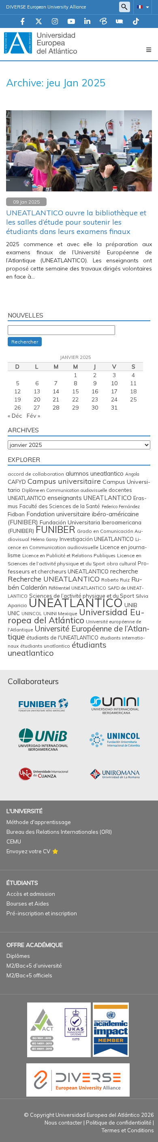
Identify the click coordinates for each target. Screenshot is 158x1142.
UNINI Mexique (60, 613)
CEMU (13, 841)
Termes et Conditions (128, 1130)
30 (95, 407)
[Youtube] (71, 22)
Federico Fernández (121, 506)
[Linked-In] (87, 22)
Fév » (33, 415)
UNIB (130, 604)
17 (114, 391)
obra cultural (121, 563)
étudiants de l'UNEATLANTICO (62, 637)
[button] (141, 7)
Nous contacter (63, 1122)
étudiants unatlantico (45, 646)
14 (56, 391)
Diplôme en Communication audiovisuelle (64, 490)
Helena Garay (44, 539)
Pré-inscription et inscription (41, 913)
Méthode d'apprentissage (38, 822)
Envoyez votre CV (28, 851)
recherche (124, 571)
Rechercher (24, 342)
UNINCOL (31, 613)
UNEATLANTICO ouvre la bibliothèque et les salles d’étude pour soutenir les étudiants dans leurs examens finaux (76, 222)
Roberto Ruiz (115, 580)
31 (114, 407)
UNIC (14, 613)
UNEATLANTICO (76, 602)
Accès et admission (30, 894)
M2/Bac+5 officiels (29, 975)
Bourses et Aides (27, 903)
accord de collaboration (36, 474)
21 (56, 399)
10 (114, 383)
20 (37, 399)
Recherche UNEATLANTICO (54, 579)
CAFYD (17, 481)
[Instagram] (55, 22)
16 (95, 391)
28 (56, 407)
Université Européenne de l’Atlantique (78, 633)
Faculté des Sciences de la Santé (59, 506)
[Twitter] (38, 22)
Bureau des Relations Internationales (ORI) (59, 832)
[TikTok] (136, 22)
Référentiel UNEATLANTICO (77, 588)
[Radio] (119, 22)
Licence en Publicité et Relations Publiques (68, 555)
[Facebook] (22, 22)
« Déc (15, 415)
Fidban (16, 514)
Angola (132, 474)
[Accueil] (40, 42)
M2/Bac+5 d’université (34, 965)
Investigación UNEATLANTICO (97, 539)
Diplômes (18, 956)
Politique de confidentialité (119, 1122)
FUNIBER (55, 529)
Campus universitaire (64, 481)
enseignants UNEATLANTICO (89, 498)
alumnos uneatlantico (95, 473)
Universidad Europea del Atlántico (76, 616)
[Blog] (103, 22)
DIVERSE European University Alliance (46, 7)
